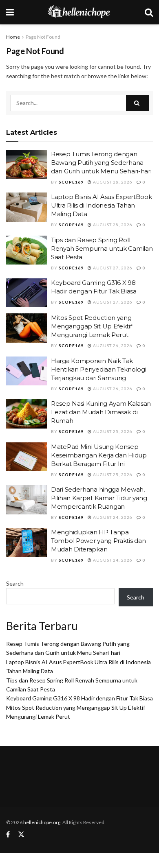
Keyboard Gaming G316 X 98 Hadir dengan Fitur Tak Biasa (79, 698)
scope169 (71, 181)
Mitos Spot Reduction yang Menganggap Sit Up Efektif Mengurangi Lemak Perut (91, 326)
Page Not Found (43, 37)
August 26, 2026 (112, 345)
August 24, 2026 (112, 517)
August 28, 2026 (112, 181)
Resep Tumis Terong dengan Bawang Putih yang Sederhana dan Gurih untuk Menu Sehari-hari (101, 162)
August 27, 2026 (112, 267)
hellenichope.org (41, 822)
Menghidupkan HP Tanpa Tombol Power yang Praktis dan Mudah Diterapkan (98, 540)
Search (15, 583)
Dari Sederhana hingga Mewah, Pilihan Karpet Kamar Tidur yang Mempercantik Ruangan (99, 498)
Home (13, 37)
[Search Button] (137, 103)
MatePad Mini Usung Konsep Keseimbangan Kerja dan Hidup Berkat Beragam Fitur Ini (99, 455)
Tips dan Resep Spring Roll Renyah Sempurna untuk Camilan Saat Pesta (101, 248)
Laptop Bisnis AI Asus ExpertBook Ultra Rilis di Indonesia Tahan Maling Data (101, 205)
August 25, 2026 (112, 431)
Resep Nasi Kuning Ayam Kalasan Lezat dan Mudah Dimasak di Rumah (101, 412)
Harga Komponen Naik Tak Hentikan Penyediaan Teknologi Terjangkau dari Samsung (98, 369)
